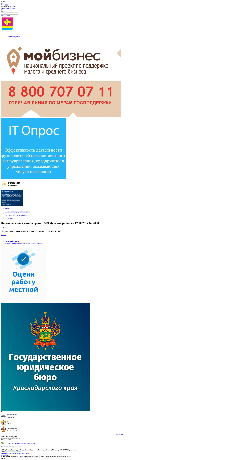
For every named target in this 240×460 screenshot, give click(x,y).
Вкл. (11, 6)
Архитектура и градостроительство (15, 215)
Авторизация (5, 455)
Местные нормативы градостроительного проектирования (23, 243)
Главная (7, 208)
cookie (21, 456)
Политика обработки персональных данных (15, 453)
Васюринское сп (9, 218)
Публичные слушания (11, 241)
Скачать (3, 235)
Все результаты (5, 15)
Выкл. (15, 6)
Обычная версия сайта (8, 8)
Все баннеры (120, 434)
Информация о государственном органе (17, 212)
